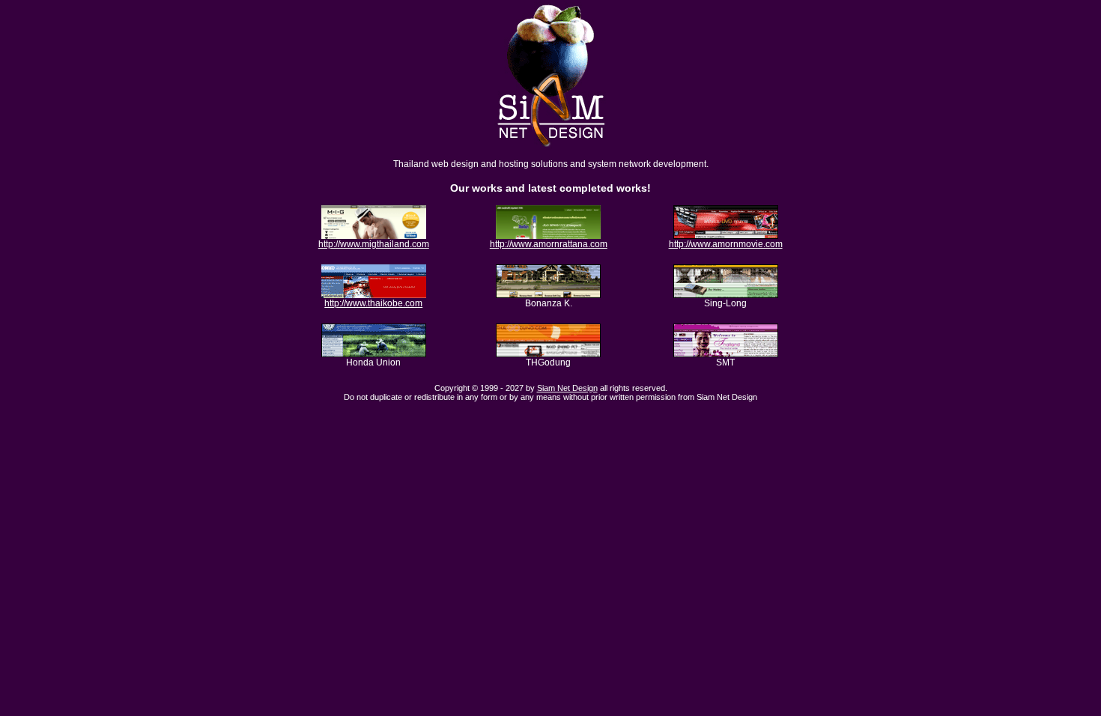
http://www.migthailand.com (373, 244)
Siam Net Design (567, 387)
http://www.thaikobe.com (373, 303)
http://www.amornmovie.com (726, 244)
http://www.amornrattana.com (548, 244)
